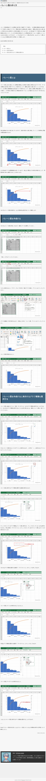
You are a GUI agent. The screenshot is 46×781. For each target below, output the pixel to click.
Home (2, 2)
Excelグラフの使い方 (7, 2)
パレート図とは (6, 48)
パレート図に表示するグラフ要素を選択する (13, 52)
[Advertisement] (23, 16)
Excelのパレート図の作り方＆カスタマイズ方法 (20, 2)
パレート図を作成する (8, 50)
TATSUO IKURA (20, 753)
